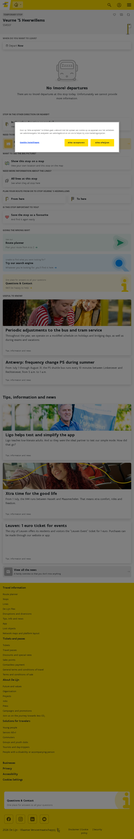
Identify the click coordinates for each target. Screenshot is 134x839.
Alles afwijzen (102, 142)
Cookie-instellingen (29, 142)
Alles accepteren (76, 142)
